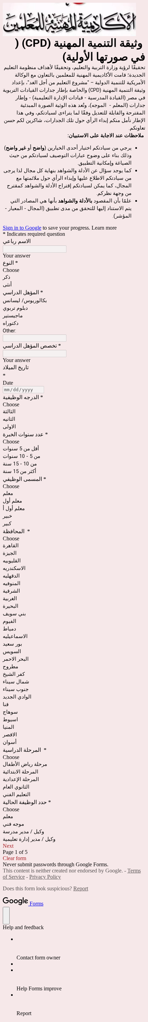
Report (80, 888)
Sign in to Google (22, 228)
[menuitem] (81, 948)
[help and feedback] (6, 915)
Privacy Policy (45, 877)
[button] (74, 846)
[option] (74, 270)
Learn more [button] (104, 228)
